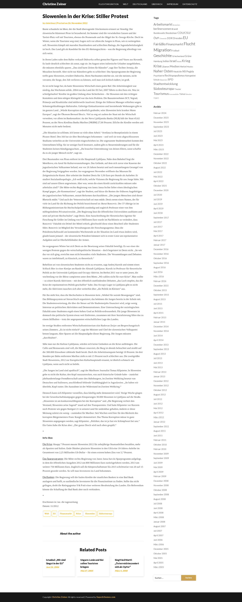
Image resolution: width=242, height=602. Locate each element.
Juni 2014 (158, 335)
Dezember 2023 (160, 117)
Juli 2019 (157, 199)
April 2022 (158, 181)
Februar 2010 (159, 449)
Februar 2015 (159, 317)
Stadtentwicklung (165, 84)
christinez (50, 23)
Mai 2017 (158, 231)
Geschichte (162, 55)
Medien (174, 66)
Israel (173, 61)
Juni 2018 (158, 213)
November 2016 (161, 254)
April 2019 (158, 208)
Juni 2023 (158, 136)
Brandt (175, 29)
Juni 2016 (158, 272)
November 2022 (161, 158)
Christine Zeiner (54, 4)
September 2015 (161, 294)
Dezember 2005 (160, 549)
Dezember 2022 (160, 154)
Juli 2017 (157, 222)
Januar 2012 (159, 422)
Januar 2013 (159, 376)
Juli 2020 (157, 194)
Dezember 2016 (160, 249)
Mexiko (190, 67)
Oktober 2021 (160, 185)
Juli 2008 (157, 503)
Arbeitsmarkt (162, 24)
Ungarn (156, 98)
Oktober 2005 (160, 553)
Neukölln (177, 71)
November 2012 (161, 385)
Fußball (175, 50)
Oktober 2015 (160, 290)
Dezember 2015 (160, 285)
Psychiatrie (158, 75)
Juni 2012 (158, 403)
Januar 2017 (159, 245)
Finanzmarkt (66, 513)
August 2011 (159, 431)
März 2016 (158, 276)
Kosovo (179, 61)
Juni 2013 (158, 363)
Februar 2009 (159, 476)
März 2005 (158, 567)
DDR (170, 38)
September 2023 (161, 126)
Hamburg (157, 61)
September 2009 (161, 458)
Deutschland (140, 4)
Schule (156, 79)
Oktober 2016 (160, 258)
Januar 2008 (159, 521)
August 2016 (159, 267)
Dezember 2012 (160, 381)
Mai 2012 (158, 408)
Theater (177, 89)
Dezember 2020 (160, 190)
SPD (170, 79)
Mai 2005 (158, 558)
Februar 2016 (159, 281)
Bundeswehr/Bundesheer (165, 33)
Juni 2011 (158, 435)
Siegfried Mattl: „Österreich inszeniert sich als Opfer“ (127, 563)
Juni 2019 (158, 204)
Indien (166, 61)
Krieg (186, 61)
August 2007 (159, 526)
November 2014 (161, 331)
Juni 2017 (158, 226)
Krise (78, 513)
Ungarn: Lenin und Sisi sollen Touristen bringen (91, 563)
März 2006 (158, 544)
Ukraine (189, 94)
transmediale (174, 94)
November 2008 (161, 485)
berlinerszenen (162, 28)
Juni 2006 (158, 540)
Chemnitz (163, 38)
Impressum (172, 4)
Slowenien (90, 513)
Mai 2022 (158, 176)
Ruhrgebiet (190, 75)
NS (184, 71)
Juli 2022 (157, 172)
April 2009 (158, 472)
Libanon (165, 66)
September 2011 (161, 426)
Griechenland (178, 56)
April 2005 (158, 562)
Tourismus (161, 94)
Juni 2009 (158, 462)
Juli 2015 (157, 303)
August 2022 (159, 167)
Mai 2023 (158, 140)
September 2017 (161, 217)
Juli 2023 (157, 131)
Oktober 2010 (160, 444)
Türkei (182, 94)
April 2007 (158, 535)
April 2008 (158, 512)
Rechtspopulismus (175, 75)
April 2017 (158, 235)
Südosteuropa (105, 513)
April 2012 (158, 412)
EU (54, 513)
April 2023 (158, 145)
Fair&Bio (159, 44)
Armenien (176, 25)
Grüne (188, 56)
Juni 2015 (158, 308)
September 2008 (161, 494)
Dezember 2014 (160, 326)
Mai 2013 (158, 367)
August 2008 (159, 499)
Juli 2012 (157, 399)
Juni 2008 (158, 508)
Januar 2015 (159, 322)
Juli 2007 (157, 530)
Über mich (157, 4)
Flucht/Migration (108, 4)
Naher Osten (163, 71)
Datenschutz (190, 4)
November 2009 (161, 453)
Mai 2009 (158, 467)
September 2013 (161, 349)
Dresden (178, 38)
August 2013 (159, 353)
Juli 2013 (157, 358)
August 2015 (159, 299)
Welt (125, 4)
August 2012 (159, 394)
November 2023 (161, 122)
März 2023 (158, 149)
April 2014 (158, 340)
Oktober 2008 (160, 490)
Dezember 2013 (160, 344)
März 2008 (158, 517)
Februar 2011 (159, 440)
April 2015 (158, 313)
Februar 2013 (159, 372)
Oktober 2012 (160, 390)
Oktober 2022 (160, 163)
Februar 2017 (159, 240)
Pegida (190, 71)
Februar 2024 (159, 113)
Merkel (183, 66)
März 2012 (158, 417)
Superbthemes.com (105, 597)
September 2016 (161, 263)
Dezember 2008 (160, 481)
